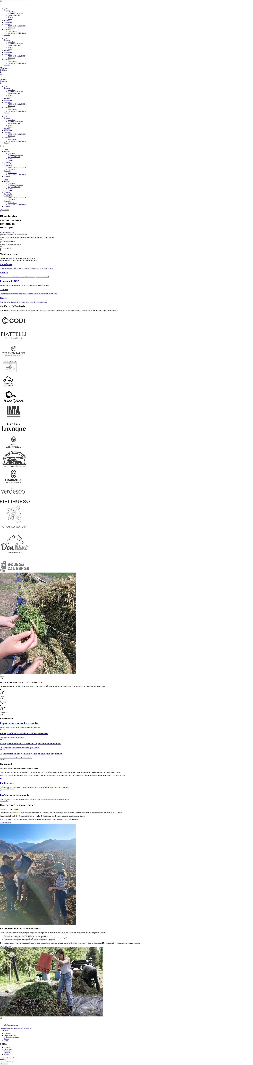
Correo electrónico (6, 1062)
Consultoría (11, 12)
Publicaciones (12, 31)
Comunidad (7, 29)
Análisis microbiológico (15, 13)
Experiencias (8, 22)
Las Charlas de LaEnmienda (17, 33)
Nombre (3, 1060)
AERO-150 (11, 28)
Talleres (10, 17)
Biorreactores (8, 24)
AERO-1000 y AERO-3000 (17, 26)
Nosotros (7, 20)
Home (6, 8)
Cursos (10, 19)
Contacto (7, 35)
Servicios (7, 10)
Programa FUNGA (14, 15)
